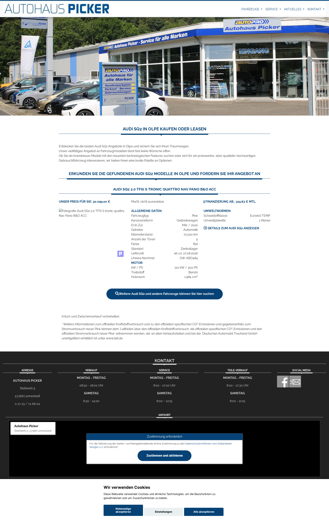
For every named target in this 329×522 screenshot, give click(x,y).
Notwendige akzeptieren (123, 510)
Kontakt (314, 9)
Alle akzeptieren (203, 511)
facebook (283, 381)
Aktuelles (293, 9)
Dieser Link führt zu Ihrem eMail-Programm (295, 381)
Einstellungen (163, 511)
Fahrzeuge (250, 9)
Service (272, 9)
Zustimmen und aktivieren (164, 455)
